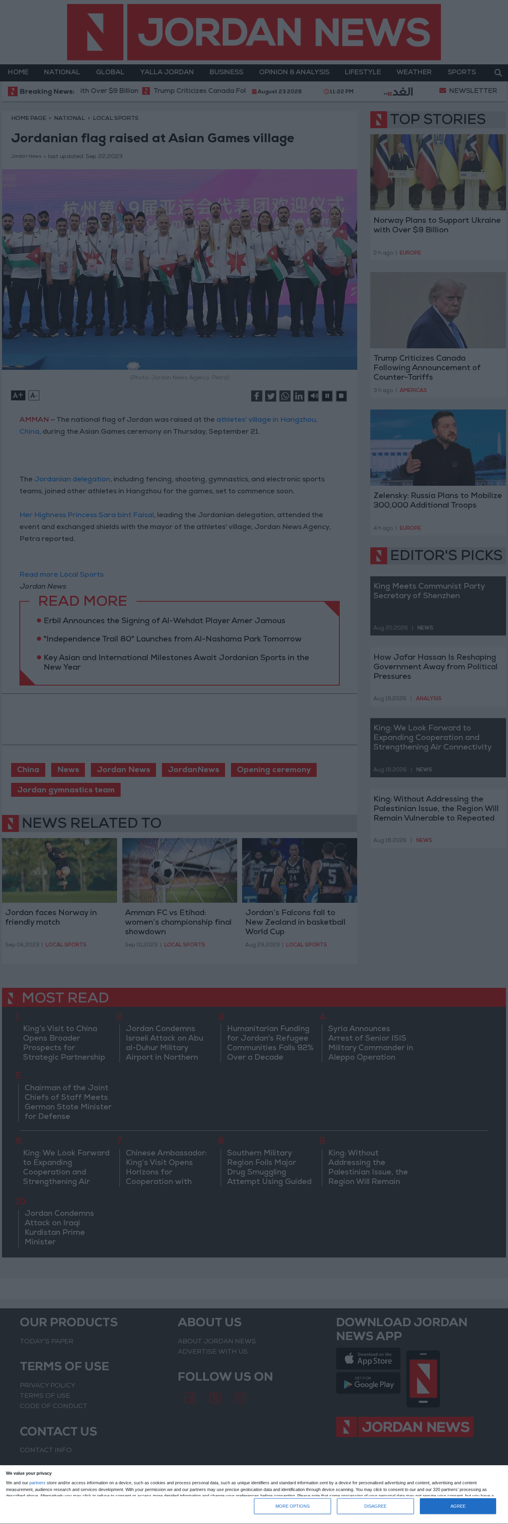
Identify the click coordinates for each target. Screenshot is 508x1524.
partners (37, 1483)
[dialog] (254, 1495)
